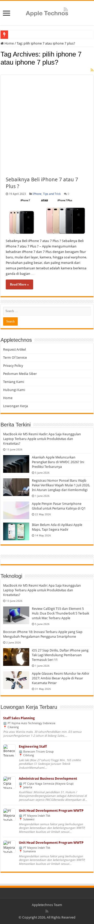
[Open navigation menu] (6, 13)
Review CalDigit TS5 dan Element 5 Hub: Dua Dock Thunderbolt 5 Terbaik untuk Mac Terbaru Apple (60, 613)
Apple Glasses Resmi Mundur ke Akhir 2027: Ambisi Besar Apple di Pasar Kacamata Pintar (60, 678)
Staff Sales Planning (19, 718)
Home (9, 43)
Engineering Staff (33, 746)
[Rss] (47, 911)
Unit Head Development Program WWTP (51, 811)
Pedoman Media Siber (20, 374)
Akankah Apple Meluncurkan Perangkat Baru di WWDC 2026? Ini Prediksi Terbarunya (58, 462)
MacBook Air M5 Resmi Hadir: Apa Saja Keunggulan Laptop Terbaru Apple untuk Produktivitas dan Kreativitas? (42, 438)
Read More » (19, 284)
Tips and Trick (52, 194)
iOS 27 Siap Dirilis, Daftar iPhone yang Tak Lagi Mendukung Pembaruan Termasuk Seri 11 (60, 655)
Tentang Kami (13, 382)
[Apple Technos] (47, 12)
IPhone (37, 194)
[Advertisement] (47, 122)
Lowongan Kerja (15, 406)
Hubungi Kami (14, 390)
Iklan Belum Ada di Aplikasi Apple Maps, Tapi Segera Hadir (57, 527)
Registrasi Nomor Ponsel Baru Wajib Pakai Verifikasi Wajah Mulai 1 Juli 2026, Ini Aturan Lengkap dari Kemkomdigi (61, 485)
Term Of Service (15, 357)
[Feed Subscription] (92, 70)
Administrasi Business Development (48, 778)
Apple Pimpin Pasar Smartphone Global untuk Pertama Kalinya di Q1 (59, 506)
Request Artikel (14, 349)
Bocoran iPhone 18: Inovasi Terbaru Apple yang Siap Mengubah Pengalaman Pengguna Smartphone (43, 634)
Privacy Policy (13, 366)
